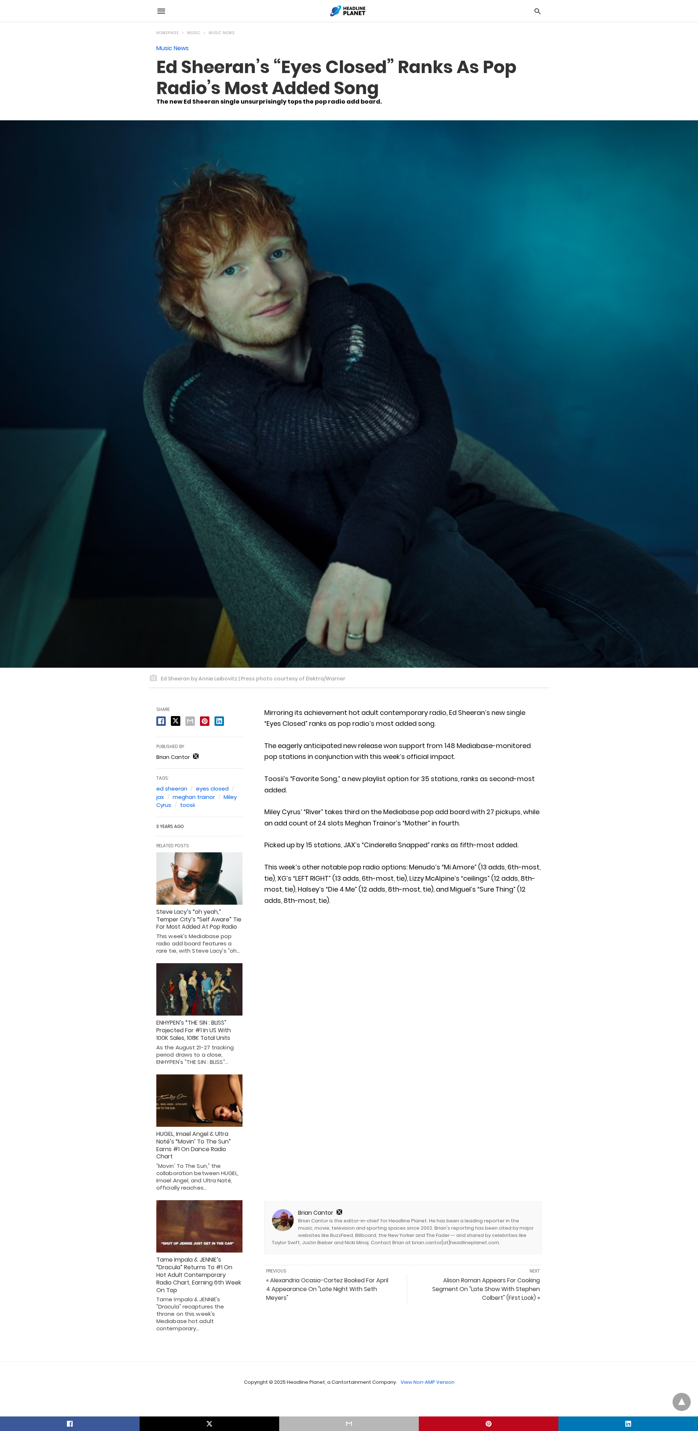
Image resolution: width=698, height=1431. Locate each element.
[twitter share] (175, 721)
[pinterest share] (204, 721)
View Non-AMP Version (427, 1382)
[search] (537, 11)
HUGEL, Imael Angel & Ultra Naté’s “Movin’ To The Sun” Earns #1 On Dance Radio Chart (193, 1145)
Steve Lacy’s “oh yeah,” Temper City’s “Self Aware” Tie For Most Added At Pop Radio (198, 919)
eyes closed (212, 788)
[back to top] (682, 1402)
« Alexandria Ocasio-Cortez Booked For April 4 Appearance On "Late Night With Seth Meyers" (327, 1289)
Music (193, 33)
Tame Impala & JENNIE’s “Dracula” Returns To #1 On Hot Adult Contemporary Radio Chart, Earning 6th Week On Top (198, 1274)
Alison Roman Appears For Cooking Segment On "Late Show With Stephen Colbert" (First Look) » (486, 1289)
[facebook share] (161, 721)
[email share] (190, 721)
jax (160, 797)
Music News (221, 33)
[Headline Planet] (348, 10)
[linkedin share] (219, 721)
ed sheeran (171, 788)
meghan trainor (194, 797)
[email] (349, 1423)
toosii (187, 805)
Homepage (167, 33)
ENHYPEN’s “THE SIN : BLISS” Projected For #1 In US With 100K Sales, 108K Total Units (193, 1030)
